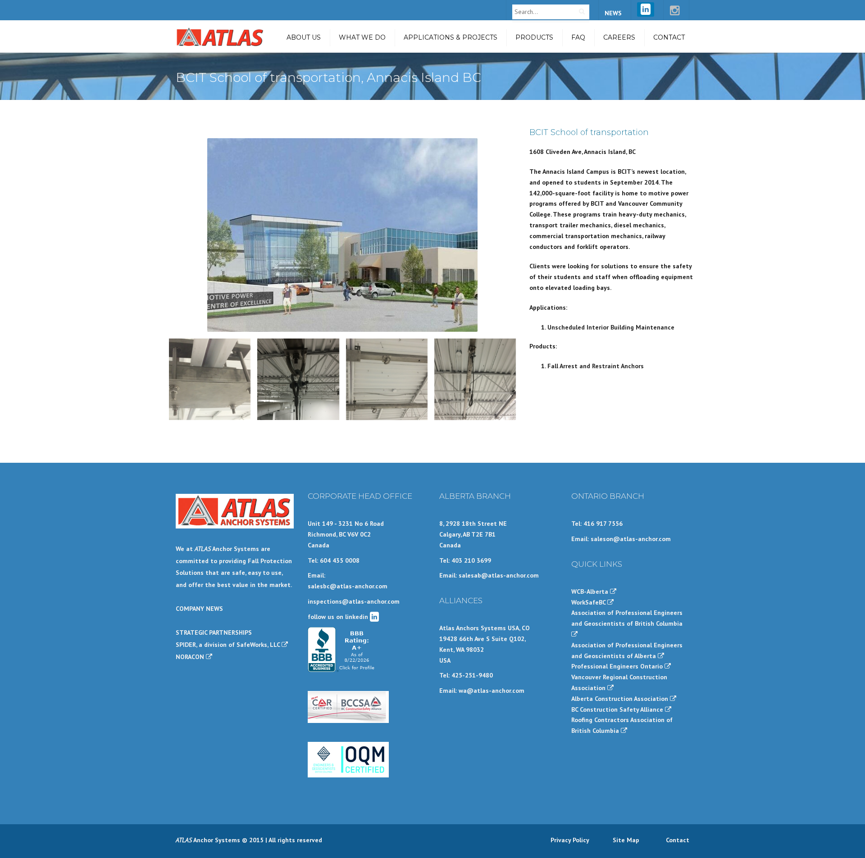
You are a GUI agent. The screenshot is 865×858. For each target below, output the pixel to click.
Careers (619, 37)
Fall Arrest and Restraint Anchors (595, 366)
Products (534, 37)
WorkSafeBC (589, 602)
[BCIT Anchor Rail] (387, 379)
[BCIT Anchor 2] (298, 379)
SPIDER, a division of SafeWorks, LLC (229, 645)
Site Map (626, 840)
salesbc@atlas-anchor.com (347, 586)
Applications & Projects (450, 37)
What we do (362, 37)
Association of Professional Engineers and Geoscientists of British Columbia (627, 618)
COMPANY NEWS (199, 609)
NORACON (191, 657)
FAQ (578, 37)
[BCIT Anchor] (475, 379)
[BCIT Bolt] (209, 379)
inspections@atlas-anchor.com (354, 601)
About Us (304, 37)
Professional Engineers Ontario (618, 666)
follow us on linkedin (339, 617)
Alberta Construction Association (620, 699)
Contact (669, 37)
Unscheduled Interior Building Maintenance (610, 327)
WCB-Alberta (590, 591)
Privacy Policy (570, 840)
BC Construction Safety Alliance (618, 709)
